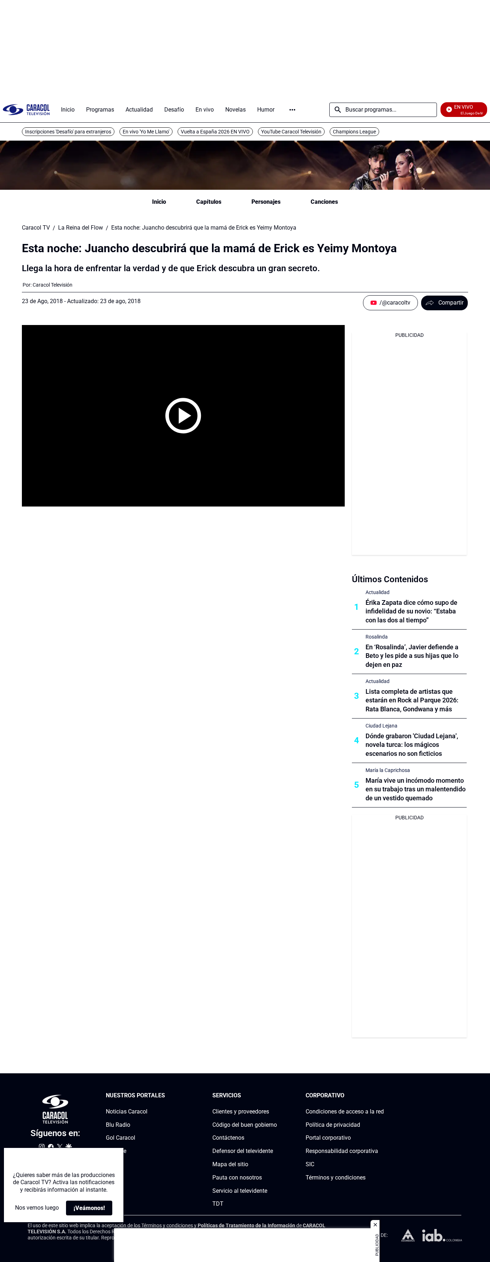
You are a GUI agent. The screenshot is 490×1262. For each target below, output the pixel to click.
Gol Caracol (120, 1137)
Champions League (354, 132)
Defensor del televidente (242, 1151)
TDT (217, 1203)
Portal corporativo (328, 1137)
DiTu (112, 1164)
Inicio (159, 201)
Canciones (324, 201)
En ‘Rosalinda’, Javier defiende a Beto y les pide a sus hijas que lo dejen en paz (412, 656)
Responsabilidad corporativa (342, 1151)
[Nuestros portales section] (167, 1095)
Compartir (450, 302)
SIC (310, 1164)
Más (292, 109)
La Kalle (116, 1151)
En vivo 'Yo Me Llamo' (146, 132)
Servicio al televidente (239, 1190)
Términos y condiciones (336, 1177)
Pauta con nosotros (237, 1177)
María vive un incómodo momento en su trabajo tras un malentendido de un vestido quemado (416, 789)
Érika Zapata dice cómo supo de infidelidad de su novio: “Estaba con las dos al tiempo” (411, 611)
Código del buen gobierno (244, 1124)
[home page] (26, 109)
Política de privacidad (333, 1124)
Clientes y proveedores (240, 1111)
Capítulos (208, 201)
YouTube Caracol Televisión (291, 132)
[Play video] (183, 416)
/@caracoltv (395, 302)
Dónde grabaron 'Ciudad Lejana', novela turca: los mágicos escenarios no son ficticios (412, 745)
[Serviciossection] (275, 1095)
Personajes (266, 201)
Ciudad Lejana (381, 726)
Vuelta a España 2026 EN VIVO (215, 132)
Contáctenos (228, 1137)
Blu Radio (118, 1124)
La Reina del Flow (80, 228)
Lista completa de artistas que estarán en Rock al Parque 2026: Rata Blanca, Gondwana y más (412, 700)
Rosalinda (377, 637)
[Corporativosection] (382, 1095)
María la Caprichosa (388, 770)
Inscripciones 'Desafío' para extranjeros (68, 132)
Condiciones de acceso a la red (345, 1111)
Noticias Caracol (126, 1111)
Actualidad (378, 592)
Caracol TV (36, 228)
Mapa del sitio (230, 1164)
